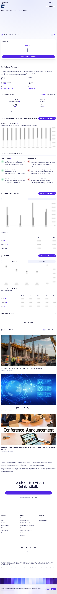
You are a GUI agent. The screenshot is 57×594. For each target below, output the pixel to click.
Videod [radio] (53, 329)
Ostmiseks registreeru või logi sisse (27, 56)
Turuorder (27, 45)
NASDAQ (3, 83)
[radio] (52, 35)
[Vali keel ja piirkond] (50, 2)
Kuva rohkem (28, 457)
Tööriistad (3, 522)
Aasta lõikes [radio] (42, 199)
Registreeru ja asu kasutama (46, 118)
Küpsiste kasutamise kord (26, 530)
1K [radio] (6, 34)
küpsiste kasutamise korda (7, 590)
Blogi (2, 520)
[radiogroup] (10, 35)
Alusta (28, 492)
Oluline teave (23, 517)
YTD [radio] (10, 34)
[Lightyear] (4, 3)
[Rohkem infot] (55, 313)
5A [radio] (15, 34)
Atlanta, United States (7, 88)
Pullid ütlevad (5, 158)
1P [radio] (2, 34)
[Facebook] (21, 547)
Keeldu (47, 589)
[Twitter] (26, 547)
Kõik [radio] (44, 329)
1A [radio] (12, 34)
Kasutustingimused (24, 520)
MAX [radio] (18, 34)
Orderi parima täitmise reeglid (27, 525)
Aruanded (22, 535)
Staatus (3, 532)
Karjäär (40, 517)
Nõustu (53, 589)
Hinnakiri (3, 517)
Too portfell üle (4, 530)
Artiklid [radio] (48, 329)
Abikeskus (3, 527)
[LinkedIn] (30, 547)
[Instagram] (35, 547)
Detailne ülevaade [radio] (51, 94)
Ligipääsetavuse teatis (25, 532)
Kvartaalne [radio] (14, 199)
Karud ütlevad (31, 158)
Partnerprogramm (43, 520)
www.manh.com (33, 88)
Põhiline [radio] (43, 94)
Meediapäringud (5, 525)
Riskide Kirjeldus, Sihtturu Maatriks (28, 522)
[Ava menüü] (55, 3)
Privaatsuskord (23, 527)
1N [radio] (4, 34)
